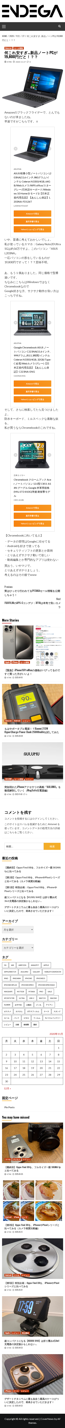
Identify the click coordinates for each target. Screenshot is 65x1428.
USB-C (31, 998)
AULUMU (8, 779)
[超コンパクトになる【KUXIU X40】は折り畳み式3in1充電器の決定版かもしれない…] (32, 1316)
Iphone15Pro (27, 985)
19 (32, 1067)
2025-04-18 (19, 677)
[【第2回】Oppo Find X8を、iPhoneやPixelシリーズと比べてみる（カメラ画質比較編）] (32, 1200)
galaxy (36, 972)
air (12, 965)
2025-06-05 (19, 1174)
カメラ (24, 1217)
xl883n (7, 1005)
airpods (22, 965)
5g (5, 965)
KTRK (9, 62)
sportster (9, 998)
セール (6, 1018)
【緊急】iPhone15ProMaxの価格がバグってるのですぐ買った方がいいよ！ (32, 671)
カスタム (19, 1011)
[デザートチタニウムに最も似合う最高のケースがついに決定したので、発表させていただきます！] (32, 1374)
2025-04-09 (19, 736)
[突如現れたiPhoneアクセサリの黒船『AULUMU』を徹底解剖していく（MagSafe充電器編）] (32, 762)
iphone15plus (10, 985)
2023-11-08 (18, 794)
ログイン (37, 818)
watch (42, 998)
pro (41, 992)
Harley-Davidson (52, 972)
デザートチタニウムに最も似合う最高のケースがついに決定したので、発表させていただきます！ (31, 909)
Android (17, 720)
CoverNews (47, 1418)
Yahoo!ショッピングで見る (32, 229)
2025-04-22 (19, 1405)
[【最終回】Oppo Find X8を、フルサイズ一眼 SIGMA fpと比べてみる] (32, 1143)
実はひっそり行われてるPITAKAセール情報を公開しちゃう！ (32, 591)
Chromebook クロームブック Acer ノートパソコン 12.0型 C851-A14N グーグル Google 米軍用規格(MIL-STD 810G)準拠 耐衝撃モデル (32, 487)
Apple (7, 662)
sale (50, 992)
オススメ (7, 1011)
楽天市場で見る (32, 221)
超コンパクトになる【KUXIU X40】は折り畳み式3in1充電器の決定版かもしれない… (30, 899)
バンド (16, 1018)
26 (32, 1074)
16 (6, 1067)
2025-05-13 (18, 1232)
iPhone (15, 662)
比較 (17, 1025)
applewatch (10, 972)
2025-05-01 (19, 1290)
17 (15, 1067)
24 (15, 1074)
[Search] (60, 26)
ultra (22, 998)
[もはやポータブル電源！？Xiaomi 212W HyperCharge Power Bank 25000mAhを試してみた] (32, 704)
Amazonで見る (32, 213)
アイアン (49, 1005)
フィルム (36, 1018)
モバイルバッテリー (53, 1018)
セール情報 (18, 48)
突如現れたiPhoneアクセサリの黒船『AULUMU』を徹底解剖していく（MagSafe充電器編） (32, 788)
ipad (6, 978)
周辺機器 (25, 1333)
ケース (46, 1011)
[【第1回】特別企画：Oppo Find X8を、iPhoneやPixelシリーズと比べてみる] (32, 1258)
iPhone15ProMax (46, 985)
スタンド (57, 1011)
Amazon (8, 48)
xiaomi (53, 998)
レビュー (26, 720)
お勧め (29, 1005)
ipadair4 (17, 978)
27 (41, 1074)
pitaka (32, 992)
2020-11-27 (21, 62)
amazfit (35, 965)
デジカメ (16, 1159)
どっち (38, 1005)
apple (46, 965)
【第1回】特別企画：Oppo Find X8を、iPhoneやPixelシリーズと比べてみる (30, 889)
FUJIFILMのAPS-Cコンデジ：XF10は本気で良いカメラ (33, 603)
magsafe (8, 992)
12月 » (7, 1088)
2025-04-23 (19, 1347)
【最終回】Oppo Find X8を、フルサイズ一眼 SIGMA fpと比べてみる (32, 869)
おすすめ (18, 1005)
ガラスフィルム (33, 1011)
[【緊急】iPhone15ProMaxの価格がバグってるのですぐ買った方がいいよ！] (32, 645)
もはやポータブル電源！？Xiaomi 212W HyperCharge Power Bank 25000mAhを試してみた (31, 730)
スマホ (8, 1159)
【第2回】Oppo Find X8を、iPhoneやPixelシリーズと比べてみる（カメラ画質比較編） (32, 879)
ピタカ (26, 1018)
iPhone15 (40, 978)
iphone (28, 978)
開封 (35, 1025)
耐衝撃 (26, 1025)
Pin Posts (9, 1107)
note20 (20, 992)
